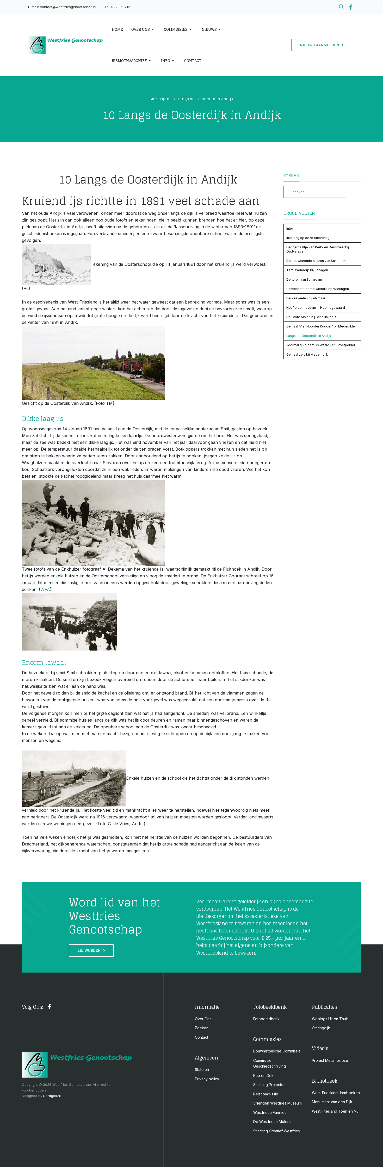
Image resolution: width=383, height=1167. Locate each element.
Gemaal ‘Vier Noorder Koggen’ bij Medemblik (321, 326)
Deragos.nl (52, 1096)
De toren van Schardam (304, 279)
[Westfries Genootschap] (65, 45)
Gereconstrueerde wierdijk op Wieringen (317, 289)
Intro (289, 228)
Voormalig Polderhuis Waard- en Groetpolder (320, 345)
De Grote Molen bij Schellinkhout (311, 317)
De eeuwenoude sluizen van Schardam (316, 261)
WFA (45, 589)
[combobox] (314, 192)
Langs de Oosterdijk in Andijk (308, 336)
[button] (143, 29)
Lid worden (90, 950)
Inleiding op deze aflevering (308, 238)
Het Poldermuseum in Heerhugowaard (315, 308)
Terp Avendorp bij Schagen (307, 270)
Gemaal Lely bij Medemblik (307, 354)
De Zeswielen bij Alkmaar (305, 298)
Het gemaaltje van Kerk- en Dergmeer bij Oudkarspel (317, 249)
